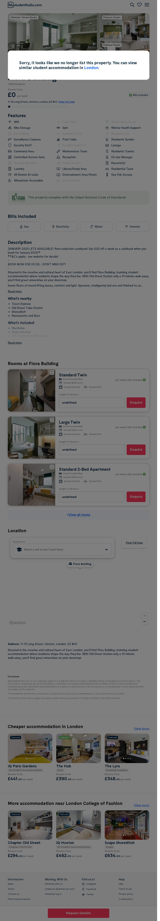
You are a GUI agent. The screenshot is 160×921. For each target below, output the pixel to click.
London (91, 67)
